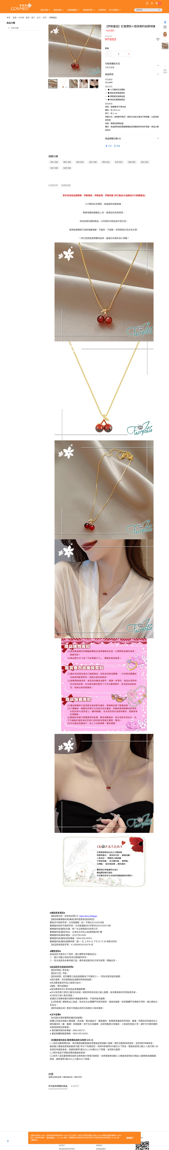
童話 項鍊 (93, 162)
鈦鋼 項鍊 (67, 168)
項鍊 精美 (131, 162)
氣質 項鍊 (54, 168)
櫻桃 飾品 (106, 162)
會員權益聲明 (101, 1149)
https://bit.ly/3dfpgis (88, 916)
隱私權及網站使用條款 (67, 1149)
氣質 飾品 (119, 162)
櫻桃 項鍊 (67, 162)
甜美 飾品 (80, 162)
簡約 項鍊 (54, 162)
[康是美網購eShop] (21, 7)
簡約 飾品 (144, 162)
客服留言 (99, 1145)
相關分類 (53, 156)
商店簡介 (62, 1145)
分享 (110, 146)
